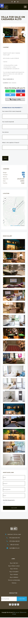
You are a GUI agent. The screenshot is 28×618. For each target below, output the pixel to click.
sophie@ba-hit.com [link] (14, 548)
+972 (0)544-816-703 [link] (14, 537)
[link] (2, 6)
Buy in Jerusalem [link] (14, 571)
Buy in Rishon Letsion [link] (14, 566)
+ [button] (5, 198)
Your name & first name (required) (11, 111)
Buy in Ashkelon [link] (14, 577)
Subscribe (22, 598)
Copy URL (16, 99)
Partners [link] (14, 583)
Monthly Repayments (9, 500)
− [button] (5, 201)
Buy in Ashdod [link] (14, 574)
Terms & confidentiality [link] (14, 580)
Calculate (14, 507)
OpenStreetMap (17, 225)
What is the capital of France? (10, 142)
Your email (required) (8, 121)
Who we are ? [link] (17, 612)
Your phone (5, 132)
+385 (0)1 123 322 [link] (14, 544)
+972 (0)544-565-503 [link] (14, 541)
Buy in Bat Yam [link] (14, 563)
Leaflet (11, 225)
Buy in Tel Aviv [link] (14, 568)
